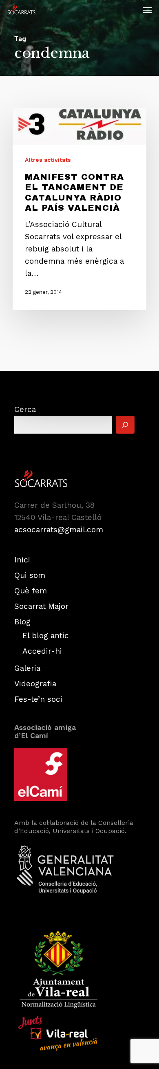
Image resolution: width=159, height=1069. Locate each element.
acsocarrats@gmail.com (58, 529)
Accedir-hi (42, 651)
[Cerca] (125, 425)
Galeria (27, 668)
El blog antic (45, 635)
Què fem (30, 590)
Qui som (29, 575)
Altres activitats (48, 159)
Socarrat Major (41, 606)
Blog (22, 621)
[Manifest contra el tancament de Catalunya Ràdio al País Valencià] (79, 209)
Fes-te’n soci (38, 699)
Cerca (25, 409)
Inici (22, 559)
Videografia (35, 683)
